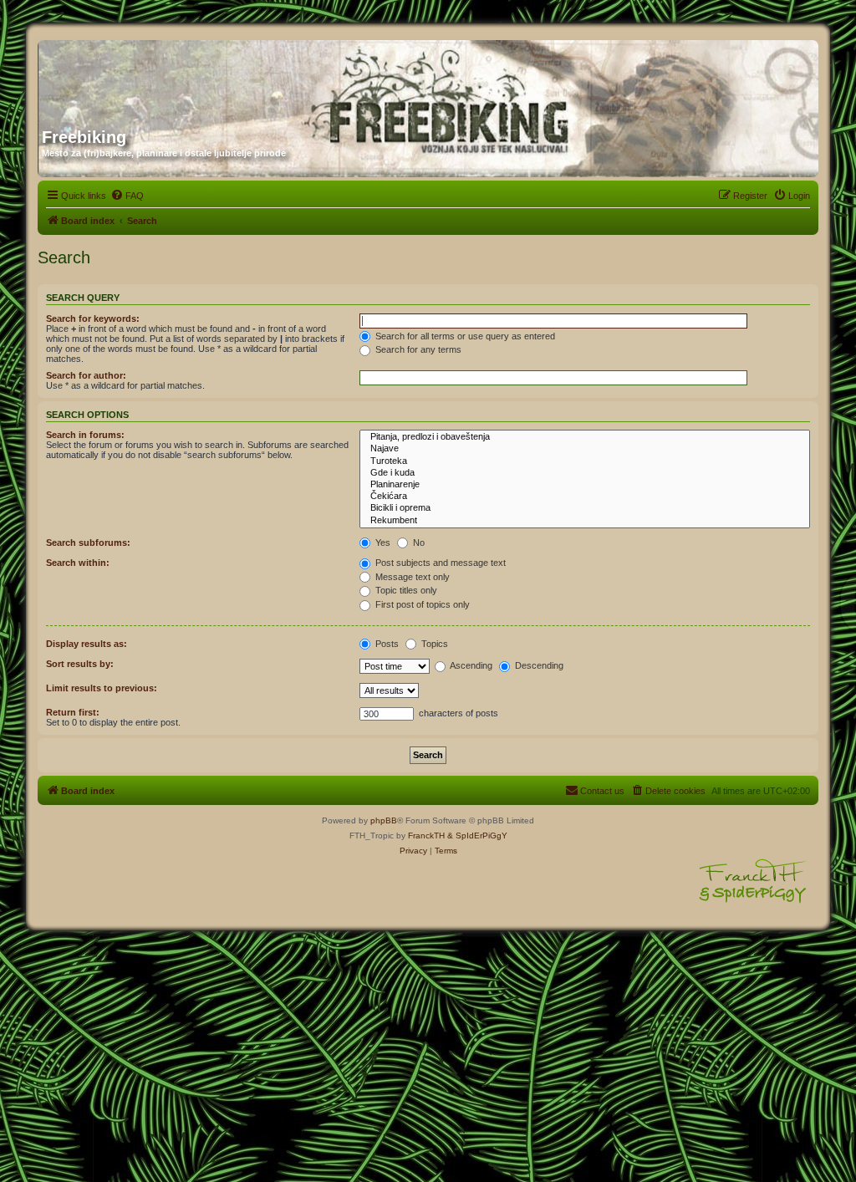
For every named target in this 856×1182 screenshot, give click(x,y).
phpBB (383, 820)
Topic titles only (405, 590)
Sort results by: (80, 664)
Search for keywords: (93, 318)
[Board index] (202, 77)
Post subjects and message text (439, 563)
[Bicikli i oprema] (584, 508)
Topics (433, 644)
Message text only (411, 577)
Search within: (78, 563)
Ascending (470, 665)
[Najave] (584, 449)
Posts (386, 644)
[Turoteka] (584, 461)
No (417, 543)
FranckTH (426, 835)
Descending (537, 665)
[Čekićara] (584, 496)
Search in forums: (85, 435)
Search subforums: (88, 543)
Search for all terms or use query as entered (464, 336)
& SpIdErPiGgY (477, 835)
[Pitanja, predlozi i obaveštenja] (584, 437)
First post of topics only (421, 604)
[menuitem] (127, 196)
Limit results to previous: (101, 688)
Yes (381, 543)
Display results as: (86, 644)
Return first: (72, 712)
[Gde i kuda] (584, 473)
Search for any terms (417, 349)
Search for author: (86, 375)
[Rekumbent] (584, 521)
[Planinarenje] (584, 485)
